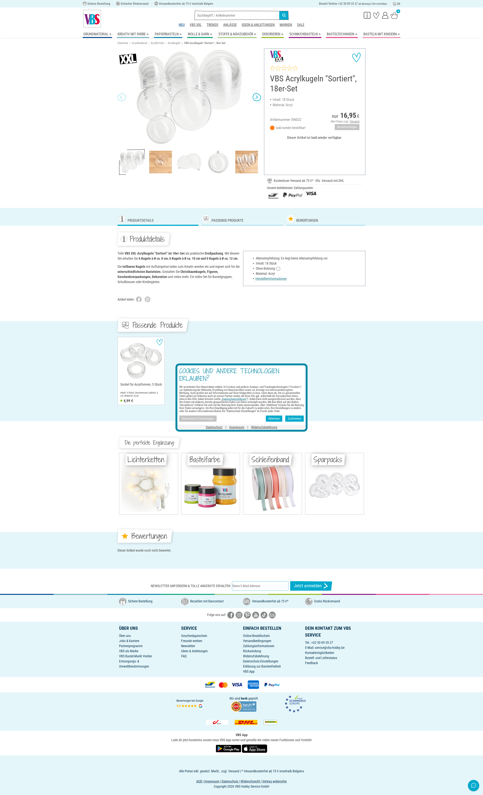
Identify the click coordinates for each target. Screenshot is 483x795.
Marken (286, 25)
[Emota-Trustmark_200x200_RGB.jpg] (295, 703)
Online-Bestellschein (256, 636)
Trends (212, 25)
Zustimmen (294, 418)
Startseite (123, 43)
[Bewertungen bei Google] (190, 703)
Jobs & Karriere (129, 641)
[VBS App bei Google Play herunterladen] (229, 748)
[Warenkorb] (394, 15)
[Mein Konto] (385, 15)
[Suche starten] (284, 15)
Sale (300, 25)
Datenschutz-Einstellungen (260, 661)
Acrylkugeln (174, 43)
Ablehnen (274, 418)
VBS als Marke (128, 651)
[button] (122, 97)
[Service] (367, 15)
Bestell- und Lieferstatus (321, 658)
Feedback (311, 663)
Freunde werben (191, 641)
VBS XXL (196, 25)
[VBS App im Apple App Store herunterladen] (254, 748)
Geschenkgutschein (194, 636)
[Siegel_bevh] (243, 706)
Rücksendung (252, 651)
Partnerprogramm (131, 646)
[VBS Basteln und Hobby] (92, 18)
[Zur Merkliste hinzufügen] (356, 57)
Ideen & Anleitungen (258, 25)
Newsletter (188, 646)
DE (398, 4)
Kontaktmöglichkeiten (319, 653)
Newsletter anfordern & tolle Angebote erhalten (190, 586)
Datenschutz (214, 427)
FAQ (184, 656)
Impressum (236, 427)
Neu (182, 25)
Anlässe (230, 25)
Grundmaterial (139, 43)
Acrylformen (157, 43)
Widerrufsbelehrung (256, 656)
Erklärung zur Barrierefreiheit (262, 666)
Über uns (125, 636)
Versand (354, 121)
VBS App (249, 671)
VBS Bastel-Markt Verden (135, 656)
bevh (244, 698)
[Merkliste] (376, 15)
